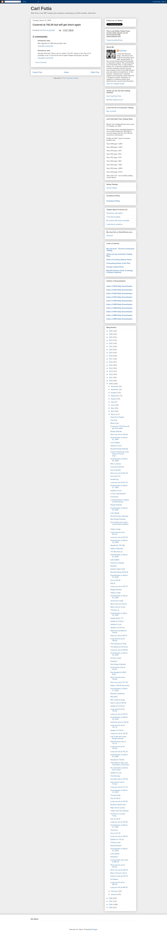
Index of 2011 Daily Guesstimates (119, 297)
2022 (111, 343)
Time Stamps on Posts (118, 644)
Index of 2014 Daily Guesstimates (119, 286)
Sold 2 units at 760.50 (118, 703)
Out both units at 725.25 (119, 779)
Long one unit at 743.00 (119, 733)
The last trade (115, 795)
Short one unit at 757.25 (119, 682)
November (115, 389)
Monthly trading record (114, 100)
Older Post (95, 72)
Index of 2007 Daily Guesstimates (119, 312)
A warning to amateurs (114, 224)
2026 (111, 331)
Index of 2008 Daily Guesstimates (119, 308)
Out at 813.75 (115, 476)
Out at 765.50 (115, 580)
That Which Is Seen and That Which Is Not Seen (119, 764)
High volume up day (117, 808)
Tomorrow (114, 830)
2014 (111, 368)
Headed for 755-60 (117, 760)
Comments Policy (113, 201)
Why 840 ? (114, 697)
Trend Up (113, 420)
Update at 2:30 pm (117, 621)
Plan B (112, 583)
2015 (111, 365)
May (112, 408)
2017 (111, 359)
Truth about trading (113, 217)
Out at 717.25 (115, 833)
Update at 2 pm (116, 446)
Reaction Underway (117, 693)
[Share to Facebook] (70, 30)
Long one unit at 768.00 (119, 650)
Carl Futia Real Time (113, 96)
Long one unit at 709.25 (119, 836)
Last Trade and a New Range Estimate (118, 737)
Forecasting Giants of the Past (118, 263)
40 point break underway (119, 516)
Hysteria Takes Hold (117, 569)
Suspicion (113, 661)
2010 (111, 380)
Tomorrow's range (116, 601)
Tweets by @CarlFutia (114, 40)
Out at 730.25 (115, 819)
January (114, 894)
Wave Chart (114, 423)
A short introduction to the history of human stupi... (119, 454)
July (112, 402)
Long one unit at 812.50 (119, 537)
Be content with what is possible (117, 220)
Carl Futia (41, 8)
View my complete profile (115, 84)
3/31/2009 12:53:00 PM (45, 58)
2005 (111, 907)
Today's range (115, 529)
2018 (111, 356)
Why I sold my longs (117, 700)
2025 (111, 334)
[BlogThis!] (66, 30)
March (113, 414)
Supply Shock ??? (116, 618)
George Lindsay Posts (115, 267)
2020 (111, 349)
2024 (111, 337)
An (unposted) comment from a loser (119, 769)
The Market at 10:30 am (119, 647)
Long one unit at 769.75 (119, 586)
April (113, 411)
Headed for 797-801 (117, 545)
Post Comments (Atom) (70, 78)
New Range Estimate (118, 519)
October (114, 393)
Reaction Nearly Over (118, 804)
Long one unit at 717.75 (119, 787)
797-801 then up (116, 552)
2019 (111, 353)
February (114, 891)
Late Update (114, 513)
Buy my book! (111, 111)
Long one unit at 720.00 (119, 822)
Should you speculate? (114, 213)
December (115, 386)
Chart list (109, 235)
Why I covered (115, 464)
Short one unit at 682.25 (119, 870)
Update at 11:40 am (117, 627)
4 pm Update (115, 442)
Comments (114, 497)
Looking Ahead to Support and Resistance (119, 501)
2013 (111, 371)
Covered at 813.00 (117, 467)
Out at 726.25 (115, 798)
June (113, 405)
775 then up (114, 610)
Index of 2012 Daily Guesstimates (119, 293)
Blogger (94, 929)
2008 (111, 898)
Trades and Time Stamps (119, 811)
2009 (111, 384)
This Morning (115, 776)
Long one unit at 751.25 (119, 751)
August (113, 399)
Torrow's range (115, 658)
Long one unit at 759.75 (119, 714)
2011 (111, 377)
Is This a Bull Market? (118, 494)
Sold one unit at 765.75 (118, 635)
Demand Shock (115, 845)
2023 (111, 340)
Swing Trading (111, 188)
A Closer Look (115, 842)
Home (66, 72)
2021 (111, 346)
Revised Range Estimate (119, 449)
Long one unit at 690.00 (119, 887)
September (115, 396)
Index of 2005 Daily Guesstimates (119, 319)
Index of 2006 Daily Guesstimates (119, 315)
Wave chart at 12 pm (117, 607)
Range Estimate (116, 431)
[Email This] (64, 30)
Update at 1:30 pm (117, 730)
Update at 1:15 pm (117, 839)
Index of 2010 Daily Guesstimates (119, 301)
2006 (111, 904)
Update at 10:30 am (117, 706)
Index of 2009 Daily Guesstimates (119, 304)
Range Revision (116, 589)
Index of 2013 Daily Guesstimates (119, 290)
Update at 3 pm (116, 490)
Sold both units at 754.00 (119, 722)
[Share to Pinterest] (72, 30)
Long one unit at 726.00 (119, 801)
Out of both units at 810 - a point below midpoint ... (119, 524)
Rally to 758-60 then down (119, 685)
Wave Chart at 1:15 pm (118, 873)
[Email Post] (59, 30)
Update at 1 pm (116, 624)
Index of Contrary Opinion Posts (119, 259)
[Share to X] (68, 30)
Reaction (113, 566)
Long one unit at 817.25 (119, 482)
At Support (114, 879)
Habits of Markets (116, 548)
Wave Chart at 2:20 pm (118, 604)
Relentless (114, 857)
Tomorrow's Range (117, 417)
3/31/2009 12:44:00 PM (45, 46)
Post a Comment (41, 62)
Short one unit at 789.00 (119, 434)
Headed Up (114, 479)
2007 (111, 901)
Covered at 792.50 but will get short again (119, 427)
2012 (111, 374)
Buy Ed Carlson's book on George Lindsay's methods (119, 271)
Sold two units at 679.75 (119, 876)
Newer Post (37, 72)
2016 (111, 362)
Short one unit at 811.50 (119, 473)
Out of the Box (115, 470)
